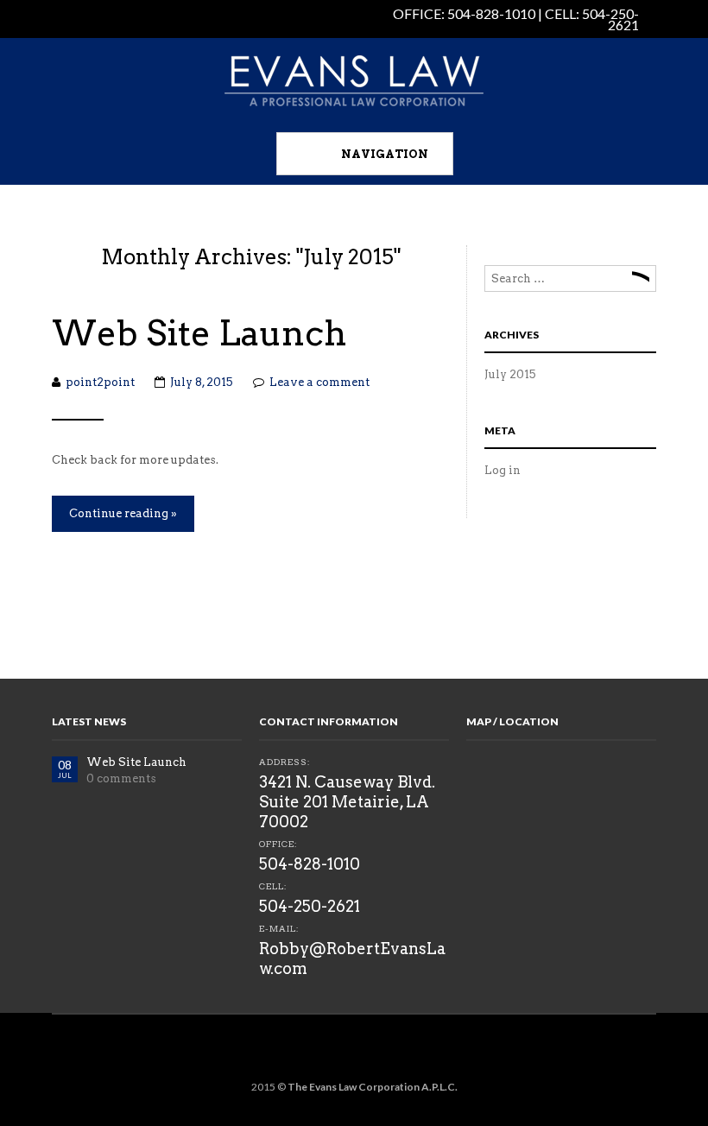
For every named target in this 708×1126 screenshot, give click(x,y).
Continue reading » (123, 513)
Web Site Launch (199, 333)
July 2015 (510, 374)
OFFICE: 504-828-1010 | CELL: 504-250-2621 (516, 19)
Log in (502, 470)
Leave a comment (319, 382)
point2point (100, 382)
